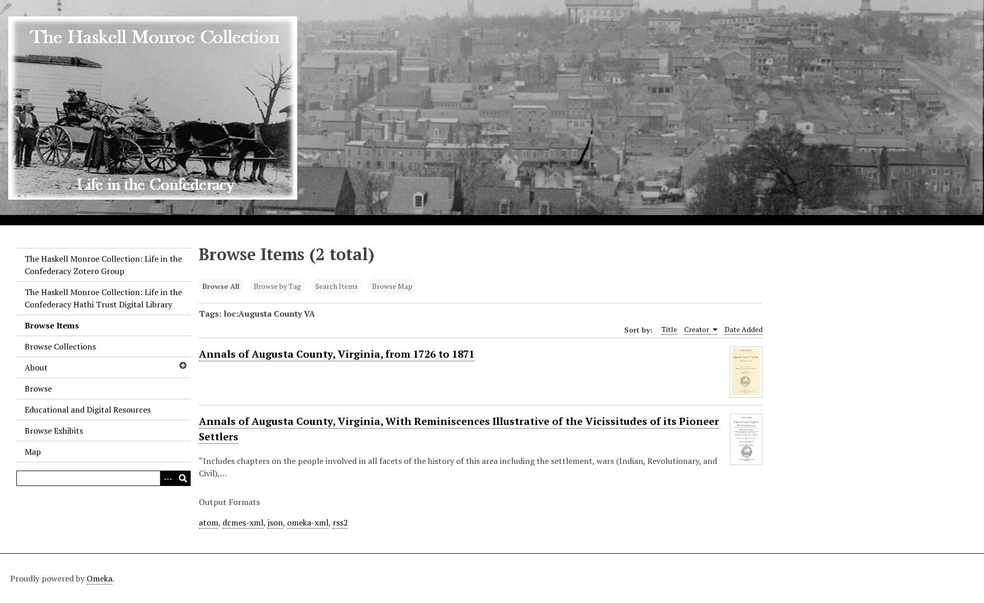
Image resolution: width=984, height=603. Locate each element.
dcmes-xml (242, 522)
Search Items (336, 286)
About (36, 367)
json (275, 522)
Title (669, 329)
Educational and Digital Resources (88, 409)
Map (33, 451)
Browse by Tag (277, 286)
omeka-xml (308, 522)
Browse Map (392, 286)
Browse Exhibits (54, 430)
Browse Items (52, 325)
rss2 (340, 522)
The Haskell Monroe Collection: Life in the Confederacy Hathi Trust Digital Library (103, 298)
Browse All (220, 286)
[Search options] (167, 478)
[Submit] (183, 478)
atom (208, 522)
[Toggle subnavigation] (182, 365)
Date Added (744, 329)
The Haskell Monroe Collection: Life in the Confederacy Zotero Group (103, 265)
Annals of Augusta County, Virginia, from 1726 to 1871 (337, 354)
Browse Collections (60, 346)
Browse (38, 388)
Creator (697, 329)
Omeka (99, 578)
